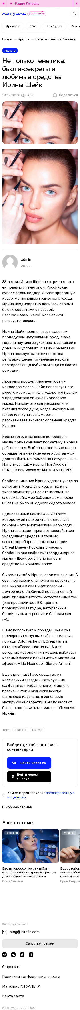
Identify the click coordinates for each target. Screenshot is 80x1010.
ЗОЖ (33, 26)
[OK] (31, 954)
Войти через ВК (33, 763)
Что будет (54, 26)
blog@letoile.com (25, 932)
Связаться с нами (40, 943)
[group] (20, 729)
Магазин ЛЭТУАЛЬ (19, 986)
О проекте (11, 966)
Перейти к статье (30, 856)
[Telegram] (4, 954)
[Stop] (76, 3)
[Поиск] (74, 13)
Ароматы (13, 26)
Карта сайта (13, 996)
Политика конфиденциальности (31, 976)
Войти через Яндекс (27, 776)
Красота (24, 39)
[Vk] (13, 954)
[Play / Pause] (3, 3)
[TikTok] (22, 954)
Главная (7, 39)
